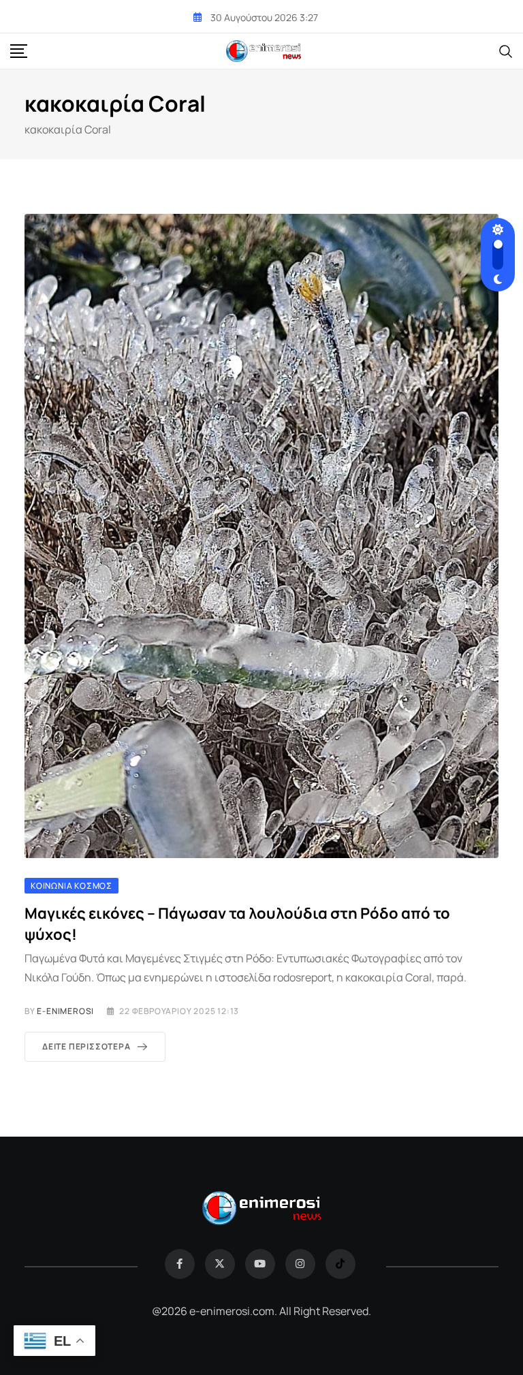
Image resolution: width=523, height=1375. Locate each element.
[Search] (506, 50)
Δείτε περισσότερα (86, 1046)
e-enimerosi (65, 1011)
